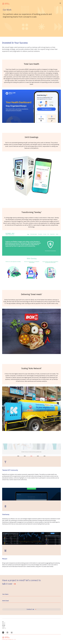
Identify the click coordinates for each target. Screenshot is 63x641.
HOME (3, 621)
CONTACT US (4, 628)
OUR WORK (3, 625)
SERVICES (3, 624)
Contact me (31, 609)
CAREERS (3, 626)
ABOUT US (3, 622)
